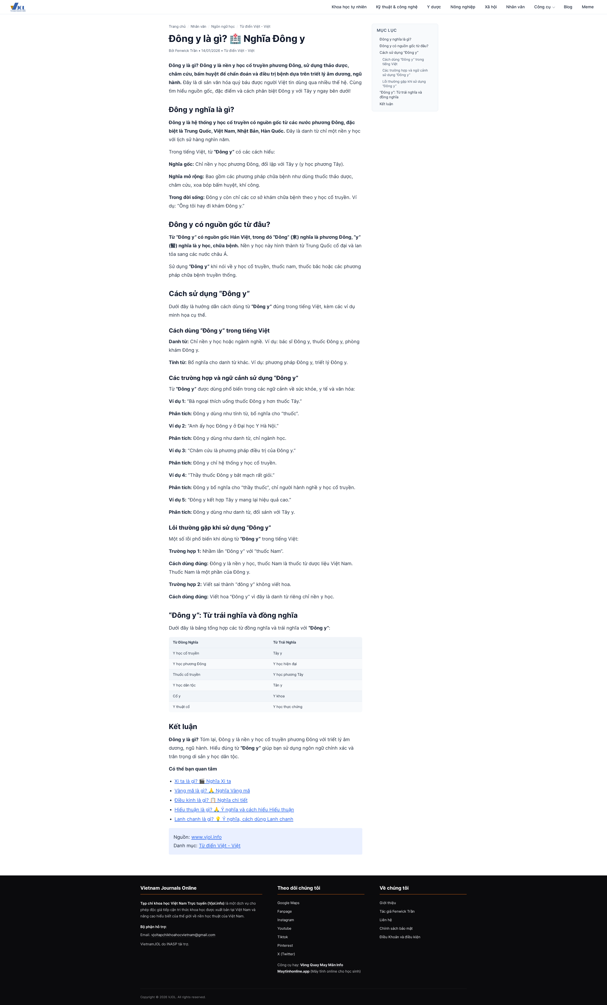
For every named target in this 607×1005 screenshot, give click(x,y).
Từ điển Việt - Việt (255, 26)
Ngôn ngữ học (223, 26)
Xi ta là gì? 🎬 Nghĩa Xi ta (203, 781)
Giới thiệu (388, 903)
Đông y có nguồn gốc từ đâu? (404, 46)
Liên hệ (386, 920)
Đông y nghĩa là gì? (395, 39)
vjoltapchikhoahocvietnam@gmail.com (183, 935)
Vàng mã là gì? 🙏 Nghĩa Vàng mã (212, 790)
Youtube (284, 928)
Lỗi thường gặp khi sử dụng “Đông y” (404, 83)
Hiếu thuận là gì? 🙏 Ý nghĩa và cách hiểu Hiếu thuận (234, 809)
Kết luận (386, 104)
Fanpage (284, 911)
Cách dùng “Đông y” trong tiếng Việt (403, 61)
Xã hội (491, 7)
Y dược (434, 7)
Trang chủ (177, 26)
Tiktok (282, 937)
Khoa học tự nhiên (349, 7)
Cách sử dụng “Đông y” (399, 52)
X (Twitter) (286, 954)
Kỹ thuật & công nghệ (397, 7)
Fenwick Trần (186, 50)
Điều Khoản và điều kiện (400, 937)
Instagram (285, 920)
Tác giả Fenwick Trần (397, 911)
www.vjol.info (206, 837)
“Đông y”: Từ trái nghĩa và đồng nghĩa (401, 94)
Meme (588, 7)
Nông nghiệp (463, 7)
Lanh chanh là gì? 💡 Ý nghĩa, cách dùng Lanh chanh (234, 819)
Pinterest (285, 945)
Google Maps (288, 903)
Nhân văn (515, 7)
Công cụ (542, 7)
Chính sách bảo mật (396, 928)
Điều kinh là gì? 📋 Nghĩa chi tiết (211, 800)
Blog (568, 7)
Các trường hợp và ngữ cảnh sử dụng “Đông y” (405, 72)
